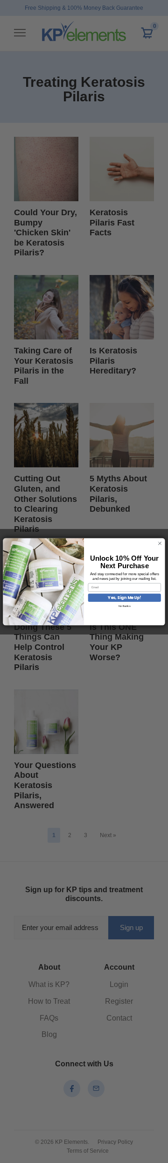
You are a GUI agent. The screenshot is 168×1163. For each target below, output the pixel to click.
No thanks (125, 605)
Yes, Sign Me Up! (124, 597)
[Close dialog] (159, 543)
